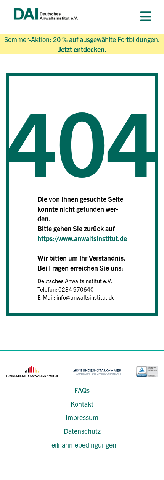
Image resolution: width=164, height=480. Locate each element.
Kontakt (82, 403)
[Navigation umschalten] (145, 16)
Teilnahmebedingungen (82, 444)
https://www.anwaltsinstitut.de (82, 238)
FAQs (82, 390)
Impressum (82, 417)
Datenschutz (82, 430)
